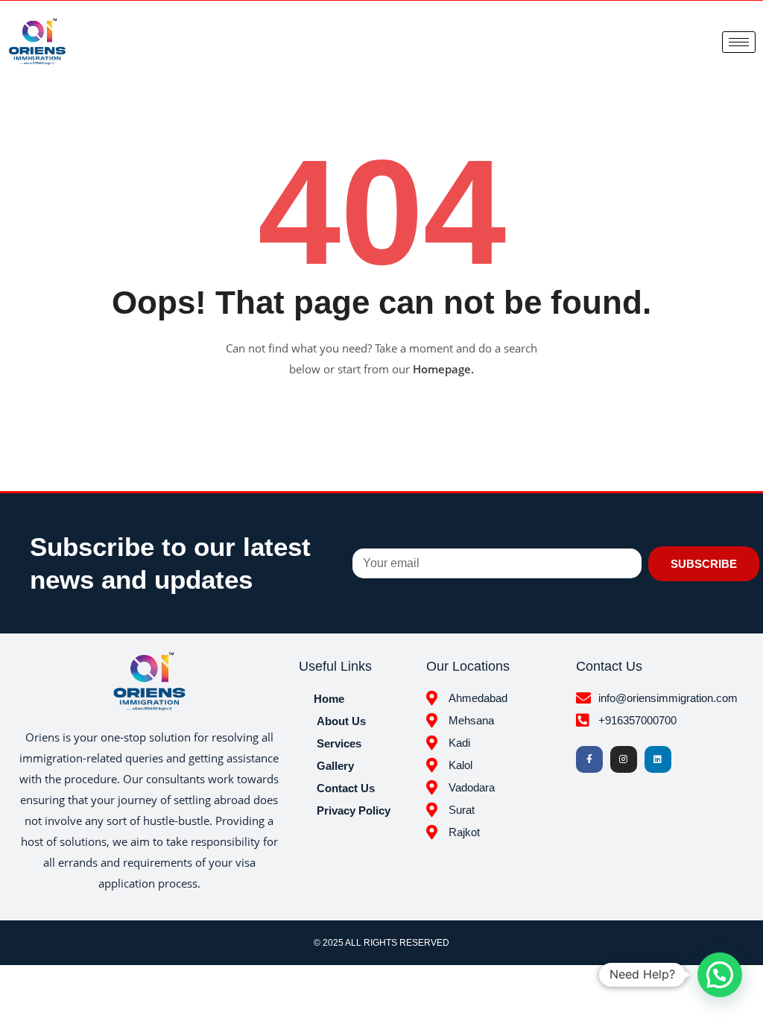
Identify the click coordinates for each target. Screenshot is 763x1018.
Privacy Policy (353, 810)
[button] (719, 974)
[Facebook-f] (589, 759)
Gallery (335, 765)
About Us (341, 721)
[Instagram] (623, 759)
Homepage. (443, 368)
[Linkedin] (658, 759)
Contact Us (346, 788)
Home (329, 698)
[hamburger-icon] (739, 42)
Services (339, 743)
